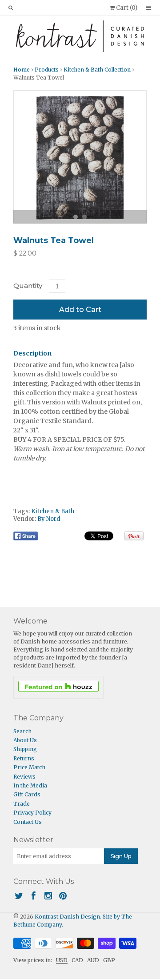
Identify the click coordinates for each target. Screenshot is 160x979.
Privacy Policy (32, 812)
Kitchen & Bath (52, 511)
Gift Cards (26, 794)
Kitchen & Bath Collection (97, 69)
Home (21, 69)
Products (47, 69)
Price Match (29, 767)
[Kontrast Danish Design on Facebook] (33, 895)
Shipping (25, 749)
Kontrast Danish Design (67, 916)
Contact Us (27, 822)
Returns (23, 758)
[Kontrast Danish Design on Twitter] (18, 895)
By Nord (48, 519)
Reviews (24, 776)
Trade (21, 803)
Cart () (126, 8)
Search (22, 731)
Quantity (27, 285)
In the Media (30, 785)
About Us (25, 740)
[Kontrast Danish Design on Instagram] (48, 895)
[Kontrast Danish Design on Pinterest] (62, 895)
